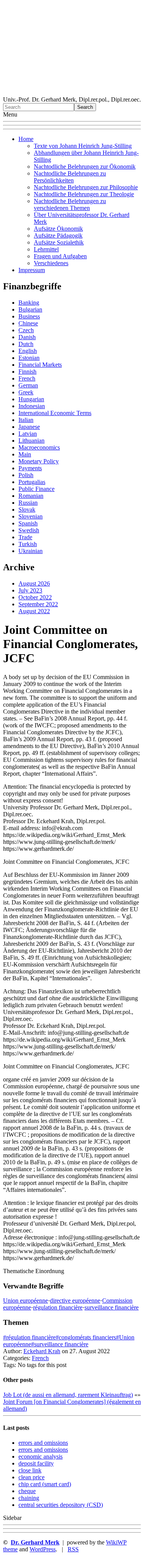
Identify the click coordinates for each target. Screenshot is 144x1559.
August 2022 (34, 611)
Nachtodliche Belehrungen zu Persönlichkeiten (70, 177)
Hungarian (31, 399)
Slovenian (30, 516)
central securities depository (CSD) (60, 1505)
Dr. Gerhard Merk (35, 1542)
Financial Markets (40, 364)
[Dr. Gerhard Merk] (72, 92)
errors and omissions (43, 1442)
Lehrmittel (46, 249)
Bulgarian (30, 309)
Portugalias (31, 482)
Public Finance (36, 489)
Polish (25, 475)
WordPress (43, 1549)
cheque (27, 1491)
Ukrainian (30, 551)
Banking (28, 302)
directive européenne (75, 1300)
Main (24, 454)
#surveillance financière (59, 1344)
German (28, 385)
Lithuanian (31, 440)
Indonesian (31, 406)
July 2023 (30, 590)
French (26, 378)
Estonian (29, 357)
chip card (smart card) (44, 1484)
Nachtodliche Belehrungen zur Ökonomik (85, 166)
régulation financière (58, 1307)
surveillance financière (111, 1307)
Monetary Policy (38, 461)
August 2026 (34, 583)
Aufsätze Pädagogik (58, 235)
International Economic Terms (54, 413)
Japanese (29, 426)
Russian (28, 502)
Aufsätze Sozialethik (59, 242)
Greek (25, 392)
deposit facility (36, 1463)
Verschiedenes (51, 263)
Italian (25, 420)
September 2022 (38, 604)
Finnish (27, 371)
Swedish (28, 530)
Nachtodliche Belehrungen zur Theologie (84, 194)
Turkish (27, 544)
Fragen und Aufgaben (60, 256)
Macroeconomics (39, 447)
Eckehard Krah (41, 1351)
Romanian (30, 495)
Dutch (25, 344)
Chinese (28, 323)
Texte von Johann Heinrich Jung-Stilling (83, 146)
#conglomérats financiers (86, 1337)
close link (29, 1470)
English (27, 351)
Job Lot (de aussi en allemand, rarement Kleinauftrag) (68, 1395)
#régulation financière (29, 1337)
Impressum (31, 270)
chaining (28, 1498)
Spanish (28, 523)
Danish (27, 337)
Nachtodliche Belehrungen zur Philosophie (86, 187)
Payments (30, 468)
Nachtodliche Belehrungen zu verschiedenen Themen (70, 204)
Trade (25, 537)
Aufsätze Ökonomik (58, 228)
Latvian (27, 433)
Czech (26, 330)
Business (29, 316)
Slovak (26, 509)
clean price (31, 1477)
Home (25, 139)
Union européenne (25, 1300)
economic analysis (40, 1456)
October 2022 (35, 597)
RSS (73, 1549)
